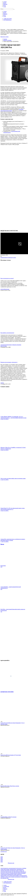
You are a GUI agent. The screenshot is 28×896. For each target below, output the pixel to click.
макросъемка (4, 875)
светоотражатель (5, 868)
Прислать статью (4, 36)
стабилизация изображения (7, 874)
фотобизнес (23, 871)
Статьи (5, 1)
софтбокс (3, 876)
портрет (2, 289)
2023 (2, 860)
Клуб (4, 5)
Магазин (5, 4)
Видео (4, 2)
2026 (2, 856)
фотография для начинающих (20, 875)
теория (9, 344)
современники (12, 869)
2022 (2, 861)
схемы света (8, 876)
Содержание (6, 886)
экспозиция (17, 876)
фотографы (6, 869)
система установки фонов (11, 873)
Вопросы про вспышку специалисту (9, 362)
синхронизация (4, 344)
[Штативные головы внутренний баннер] (14, 657)
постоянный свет (4, 878)
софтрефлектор (19, 869)
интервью (23, 873)
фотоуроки (6, 289)
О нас (4, 6)
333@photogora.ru (7, 19)
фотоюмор (7, 870)
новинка (2, 257)
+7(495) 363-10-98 (7, 18)
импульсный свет (9, 871)
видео (19, 868)
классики (3, 873)
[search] (13, 9)
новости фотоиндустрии (10, 257)
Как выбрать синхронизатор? (7, 332)
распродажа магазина (7, 691)
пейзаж (19, 873)
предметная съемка (14, 870)
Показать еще (11, 863)
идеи (8, 875)
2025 (2, 858)
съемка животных (17, 874)
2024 (2, 859)
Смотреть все (4, 851)
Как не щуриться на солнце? (7, 278)
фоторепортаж (17, 871)
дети (17, 868)
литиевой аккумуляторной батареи (12, 110)
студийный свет (14, 344)
